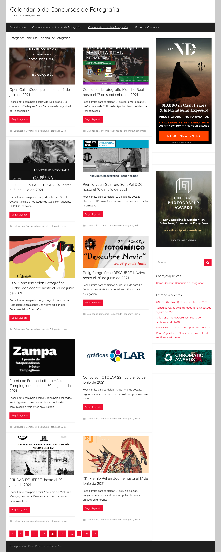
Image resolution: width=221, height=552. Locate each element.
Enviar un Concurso (147, 27)
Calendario (16, 27)
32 (43, 533)
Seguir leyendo (20, 119)
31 (34, 533)
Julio (63, 130)
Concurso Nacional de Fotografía (108, 27)
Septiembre (140, 130)
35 (71, 533)
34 (62, 533)
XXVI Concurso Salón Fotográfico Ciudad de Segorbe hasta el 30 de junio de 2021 (41, 288)
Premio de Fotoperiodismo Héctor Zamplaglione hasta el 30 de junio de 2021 (40, 385)
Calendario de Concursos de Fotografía (64, 9)
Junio (64, 329)
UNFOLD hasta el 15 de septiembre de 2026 (181, 302)
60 (86, 533)
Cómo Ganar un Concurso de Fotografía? (180, 282)
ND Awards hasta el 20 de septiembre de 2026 (183, 327)
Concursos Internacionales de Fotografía (56, 27)
